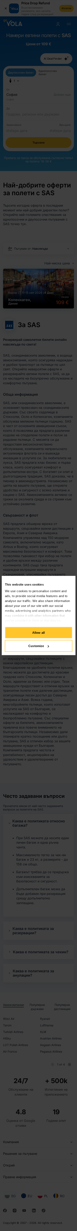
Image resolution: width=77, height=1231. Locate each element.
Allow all (38, 632)
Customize (36, 646)
